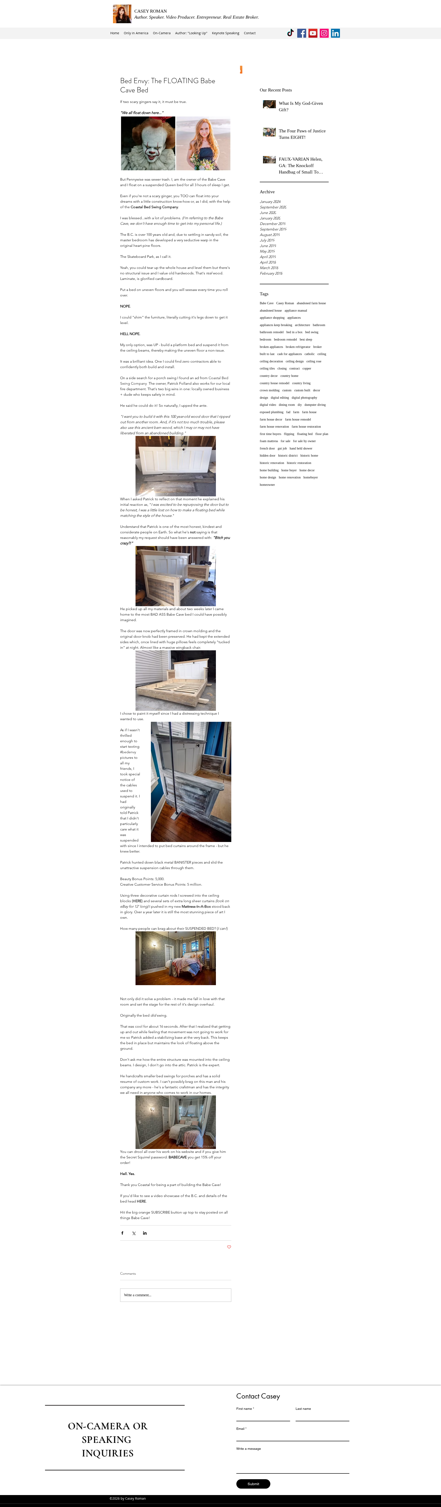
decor (316, 390)
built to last (267, 354)
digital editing (280, 397)
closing (282, 368)
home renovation (290, 477)
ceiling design (295, 361)
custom (286, 390)
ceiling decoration (271, 361)
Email (241, 1428)
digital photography (304, 397)
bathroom (319, 325)
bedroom (265, 339)
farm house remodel (298, 419)
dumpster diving (315, 405)
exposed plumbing (271, 412)
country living (301, 383)
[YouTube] (312, 33)
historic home (309, 455)
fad (288, 412)
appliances (294, 317)
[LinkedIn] (335, 33)
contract (294, 368)
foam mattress (269, 441)
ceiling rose (313, 361)
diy (300, 405)
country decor (269, 376)
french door (267, 448)
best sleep (306, 339)
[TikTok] (290, 33)
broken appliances (271, 347)
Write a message (248, 1448)
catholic (310, 354)
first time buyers (270, 434)
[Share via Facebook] (122, 1233)
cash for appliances (289, 354)
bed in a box (294, 332)
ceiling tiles (267, 368)
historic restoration (299, 463)
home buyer (289, 470)
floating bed (305, 434)
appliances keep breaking (276, 325)
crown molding (270, 390)
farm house (309, 412)
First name (245, 1408)
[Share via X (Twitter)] (133, 1233)
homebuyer (310, 477)
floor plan (321, 434)
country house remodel (274, 383)
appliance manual (296, 310)
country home (289, 376)
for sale (285, 441)
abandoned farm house (311, 303)
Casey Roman (285, 303)
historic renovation (272, 463)
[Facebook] (301, 33)
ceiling (321, 354)
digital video (268, 405)
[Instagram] (324, 33)
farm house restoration (306, 426)
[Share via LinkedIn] (145, 1233)
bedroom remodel (285, 339)
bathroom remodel (272, 332)
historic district (288, 455)
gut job (282, 448)
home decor (307, 470)
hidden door (267, 455)
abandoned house (271, 310)
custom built (302, 390)
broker (317, 347)
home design (268, 477)
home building (269, 470)
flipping (289, 434)
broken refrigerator (298, 347)
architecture (302, 325)
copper (306, 368)
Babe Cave (267, 303)
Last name (303, 1408)
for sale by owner (304, 441)
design (264, 397)
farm (296, 412)
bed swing (311, 332)
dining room (287, 405)
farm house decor (271, 419)
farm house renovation (274, 426)
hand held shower (301, 448)
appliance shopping (272, 317)
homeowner (267, 484)
